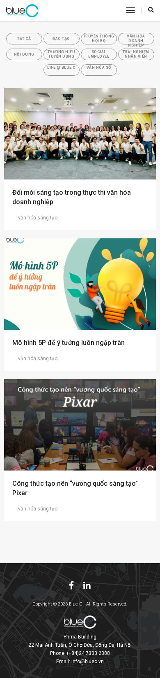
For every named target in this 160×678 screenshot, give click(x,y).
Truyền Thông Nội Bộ (98, 38)
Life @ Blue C (61, 67)
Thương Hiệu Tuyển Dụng (61, 54)
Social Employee (98, 54)
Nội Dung (24, 54)
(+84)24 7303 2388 (88, 653)
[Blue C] (22, 10)
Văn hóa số (99, 67)
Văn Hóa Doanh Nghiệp (136, 39)
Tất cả (24, 39)
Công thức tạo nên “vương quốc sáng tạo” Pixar (75, 488)
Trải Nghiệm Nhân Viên (136, 54)
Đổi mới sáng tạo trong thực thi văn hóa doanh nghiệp (71, 197)
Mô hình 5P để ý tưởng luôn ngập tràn (68, 343)
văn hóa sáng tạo (37, 218)
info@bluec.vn (87, 661)
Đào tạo (61, 39)
